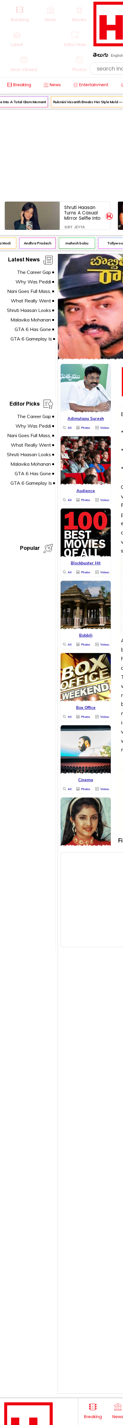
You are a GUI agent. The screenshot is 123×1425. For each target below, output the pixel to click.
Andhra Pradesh (36, 243)
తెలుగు (100, 56)
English (117, 56)
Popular (30, 549)
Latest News (24, 261)
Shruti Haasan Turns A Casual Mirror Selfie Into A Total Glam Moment (82, 213)
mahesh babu (75, 243)
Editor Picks (25, 405)
